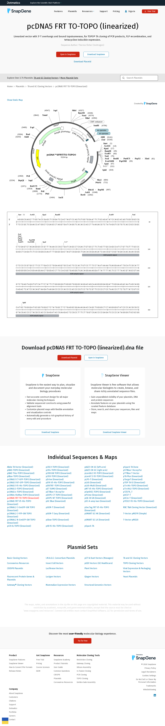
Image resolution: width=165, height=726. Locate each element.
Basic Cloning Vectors (17, 558)
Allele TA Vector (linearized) (20, 467)
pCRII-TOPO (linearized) (57, 476)
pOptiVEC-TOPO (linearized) (97, 492)
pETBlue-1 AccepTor (55, 492)
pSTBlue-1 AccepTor (132, 470)
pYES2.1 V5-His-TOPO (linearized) (138, 501)
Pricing (116, 11)
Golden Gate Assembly (86, 682)
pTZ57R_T (127, 492)
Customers (13, 697)
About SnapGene (16, 693)
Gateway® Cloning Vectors (19, 585)
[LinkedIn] (155, 695)
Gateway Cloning (83, 663)
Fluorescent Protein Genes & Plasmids (20, 578)
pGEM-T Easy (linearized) (57, 513)
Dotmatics (13, 708)
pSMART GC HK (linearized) (97, 513)
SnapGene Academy (62, 660)
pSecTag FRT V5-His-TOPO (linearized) (96, 509)
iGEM (38, 671)
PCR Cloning (82, 675)
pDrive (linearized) (55, 479)
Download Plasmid (82, 62)
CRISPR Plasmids (15, 568)
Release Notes (15, 671)
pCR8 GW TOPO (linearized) (58, 473)
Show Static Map (15, 100)
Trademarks (151, 686)
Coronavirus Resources (18, 563)
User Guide (58, 667)
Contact (12, 720)
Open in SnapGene (68, 54)
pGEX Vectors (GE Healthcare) (98, 563)
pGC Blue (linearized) (56, 501)
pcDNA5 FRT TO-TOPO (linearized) (23, 498)
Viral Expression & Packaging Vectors (137, 570)
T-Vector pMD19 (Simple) (135, 513)
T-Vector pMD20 (130, 520)
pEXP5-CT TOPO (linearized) (59, 495)
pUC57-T (127, 495)
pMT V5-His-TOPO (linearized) (98, 488)
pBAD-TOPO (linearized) (18, 470)
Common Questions (62, 671)
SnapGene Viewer (16, 663)
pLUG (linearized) (92, 482)
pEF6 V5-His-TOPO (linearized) (60, 482)
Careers (12, 716)
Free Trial (151, 11)
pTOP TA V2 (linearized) (134, 482)
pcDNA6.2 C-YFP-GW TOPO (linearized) (19, 515)
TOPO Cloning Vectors (133, 563)
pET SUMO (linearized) (56, 488)
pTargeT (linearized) (132, 479)
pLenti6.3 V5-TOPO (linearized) (98, 473)
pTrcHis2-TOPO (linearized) (136, 488)
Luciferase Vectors (54, 568)
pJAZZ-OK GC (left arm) (95, 467)
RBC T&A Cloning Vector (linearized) (140, 507)
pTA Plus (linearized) (133, 476)
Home (10, 86)
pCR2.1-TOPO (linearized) (57, 467)
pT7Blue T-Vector (131, 473)
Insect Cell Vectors (54, 563)
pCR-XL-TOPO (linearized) (19, 526)
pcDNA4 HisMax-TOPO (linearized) (23, 495)
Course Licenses (43, 667)
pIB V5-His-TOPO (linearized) (59, 526)
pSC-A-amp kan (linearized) (97, 501)
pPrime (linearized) (93, 495)
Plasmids (72, 11)
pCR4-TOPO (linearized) (57, 470)
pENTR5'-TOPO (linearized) (58, 485)
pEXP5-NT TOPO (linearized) (59, 498)
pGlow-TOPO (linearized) (57, 520)
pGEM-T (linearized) (55, 507)
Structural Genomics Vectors (97, 585)
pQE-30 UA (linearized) (95, 498)
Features (58, 11)
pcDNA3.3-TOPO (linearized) (20, 488)
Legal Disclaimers (148, 672)
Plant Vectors (90, 568)
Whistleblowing (149, 690)
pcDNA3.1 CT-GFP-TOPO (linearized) (23, 479)
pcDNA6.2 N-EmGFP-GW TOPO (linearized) (21, 521)
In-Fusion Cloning (84, 671)
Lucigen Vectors (53, 576)
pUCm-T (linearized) (132, 498)
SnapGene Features (17, 660)
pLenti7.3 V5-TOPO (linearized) (98, 476)
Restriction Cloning (84, 660)
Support (104, 11)
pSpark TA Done (130, 467)
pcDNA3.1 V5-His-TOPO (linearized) (23, 485)
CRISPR (57, 675)
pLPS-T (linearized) (93, 479)
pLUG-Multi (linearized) (95, 485)
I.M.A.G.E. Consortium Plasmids (60, 558)
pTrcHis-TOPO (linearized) (135, 485)
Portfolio (12, 712)
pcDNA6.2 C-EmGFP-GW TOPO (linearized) (21, 509)
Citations (12, 701)
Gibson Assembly (84, 667)
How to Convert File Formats (20, 667)
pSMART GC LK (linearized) (96, 520)
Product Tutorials (61, 663)
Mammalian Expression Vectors (61, 585)
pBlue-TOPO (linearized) (18, 476)
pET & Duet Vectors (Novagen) (98, 558)
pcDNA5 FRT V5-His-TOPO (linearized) (19, 502)
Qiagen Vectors (91, 576)
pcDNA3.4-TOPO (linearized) (20, 492)
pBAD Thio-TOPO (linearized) (20, 473)
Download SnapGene (96, 54)
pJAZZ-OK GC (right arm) (95, 470)
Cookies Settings (149, 676)
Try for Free (82, 641)
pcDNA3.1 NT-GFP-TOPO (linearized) (24, 482)
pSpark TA (89, 526)
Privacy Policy (150, 668)
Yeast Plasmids (130, 576)
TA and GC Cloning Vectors (135, 558)
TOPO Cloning (82, 678)
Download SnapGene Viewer (114, 432)
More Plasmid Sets (69, 78)
